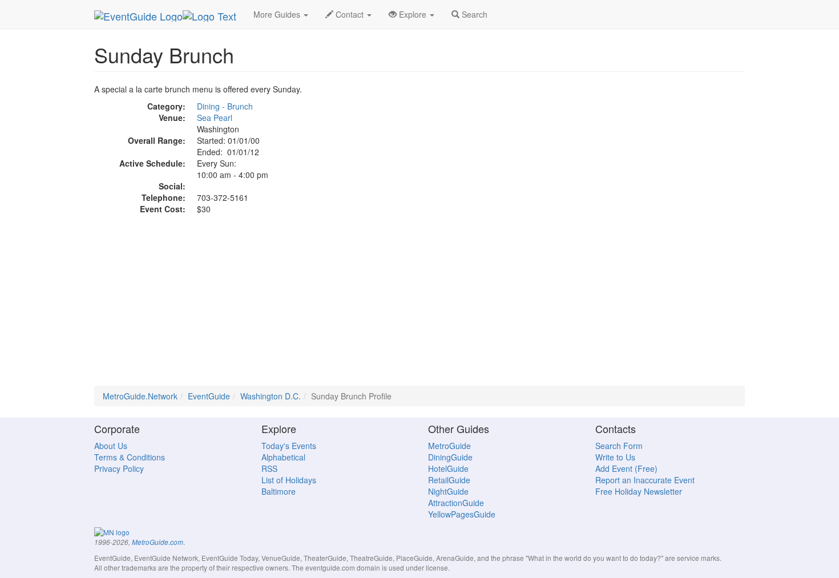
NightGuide (448, 491)
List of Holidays (288, 480)
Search (473, 14)
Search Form (619, 445)
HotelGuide (448, 468)
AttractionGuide (456, 502)
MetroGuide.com (157, 542)
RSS (269, 468)
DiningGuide (450, 457)
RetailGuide (449, 480)
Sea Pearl (214, 117)
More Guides (277, 14)
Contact (349, 14)
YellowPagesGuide (461, 514)
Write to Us (615, 457)
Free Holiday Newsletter (638, 491)
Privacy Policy (119, 468)
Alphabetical (283, 457)
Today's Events (288, 445)
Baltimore (278, 491)
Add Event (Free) (626, 468)
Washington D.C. (270, 396)
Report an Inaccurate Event (645, 480)
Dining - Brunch (225, 106)
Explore (413, 14)
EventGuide (209, 396)
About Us (110, 445)
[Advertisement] (419, 306)
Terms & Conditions (129, 457)
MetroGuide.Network (140, 396)
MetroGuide (449, 445)
